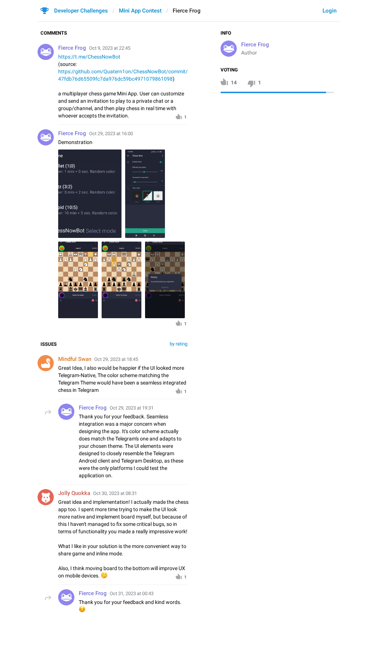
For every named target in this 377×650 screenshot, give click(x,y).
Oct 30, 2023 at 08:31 (115, 493)
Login (330, 10)
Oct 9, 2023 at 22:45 (109, 48)
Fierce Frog (255, 44)
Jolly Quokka (74, 493)
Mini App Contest (140, 10)
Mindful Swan (74, 359)
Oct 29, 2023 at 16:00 (111, 133)
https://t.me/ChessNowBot (89, 57)
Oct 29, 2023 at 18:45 (116, 359)
